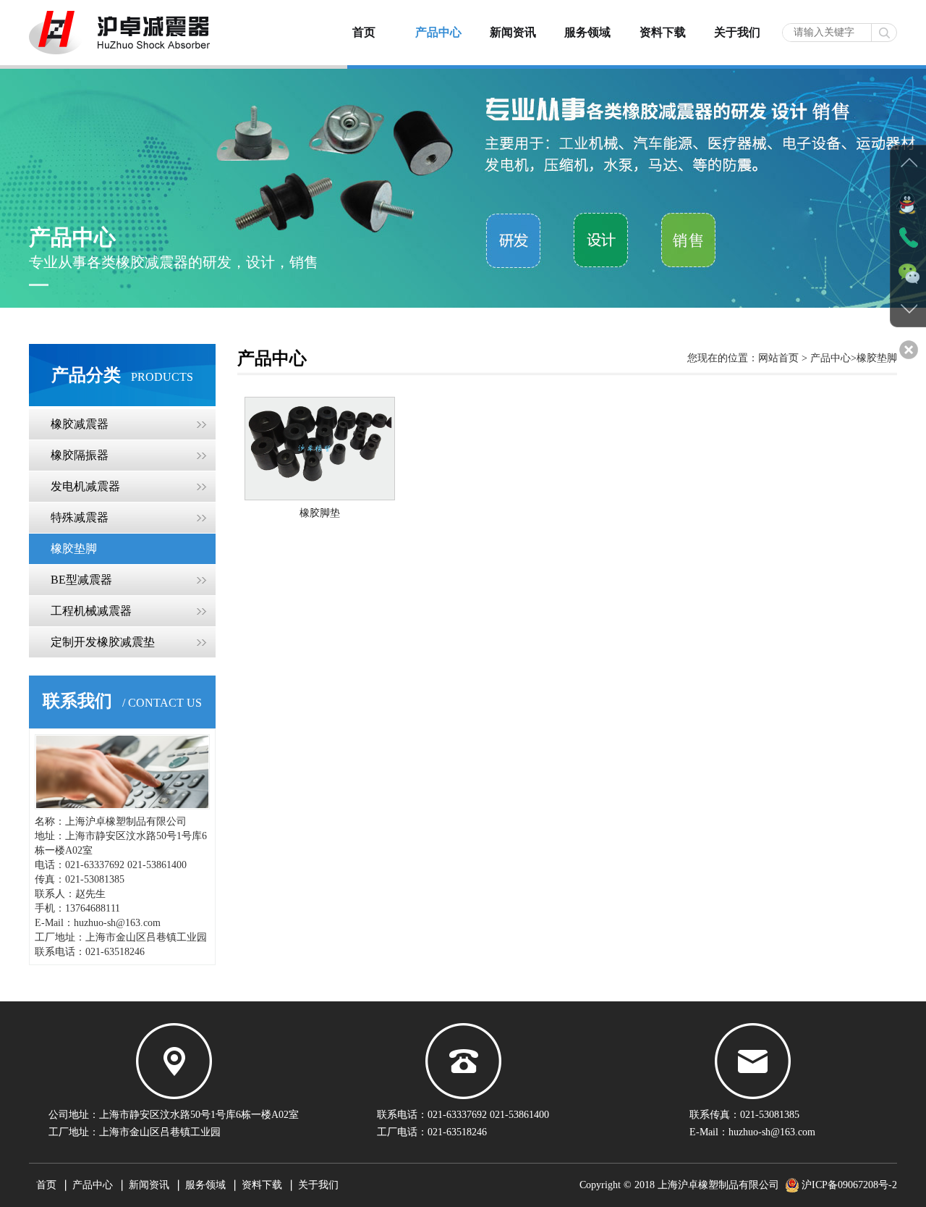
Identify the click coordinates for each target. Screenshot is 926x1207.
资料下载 (663, 32)
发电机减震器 (85, 486)
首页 (363, 32)
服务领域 (587, 32)
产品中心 (438, 32)
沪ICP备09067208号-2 (849, 1184)
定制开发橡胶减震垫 (103, 642)
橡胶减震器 (80, 424)
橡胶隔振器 (80, 455)
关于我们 (737, 32)
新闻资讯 (513, 32)
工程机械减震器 (91, 611)
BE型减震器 (81, 579)
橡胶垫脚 (74, 548)
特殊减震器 (80, 517)
